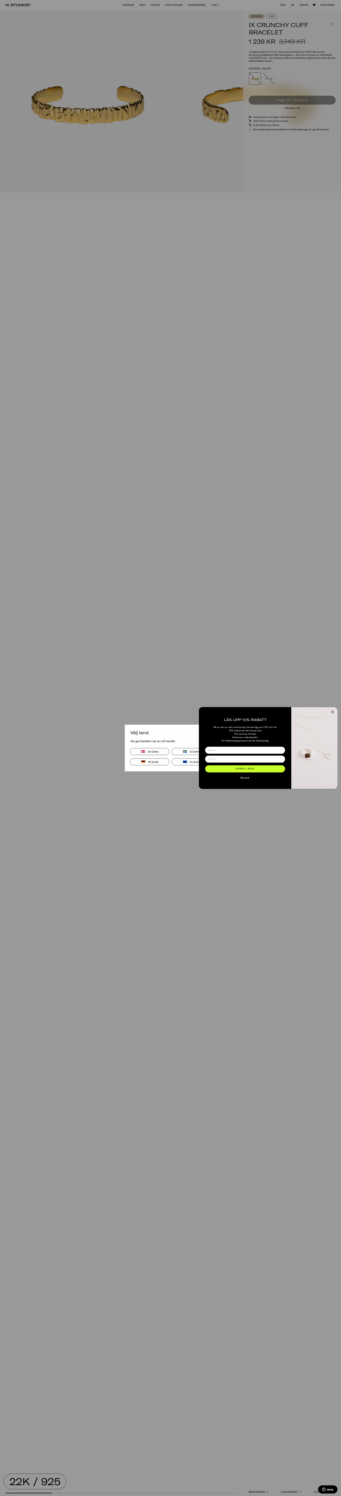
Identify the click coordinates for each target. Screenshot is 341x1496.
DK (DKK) (153, 751)
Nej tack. (245, 777)
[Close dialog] (332, 712)
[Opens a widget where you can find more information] (327, 1489)
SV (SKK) (195, 751)
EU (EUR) (195, 761)
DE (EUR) (153, 761)
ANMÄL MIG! (245, 768)
